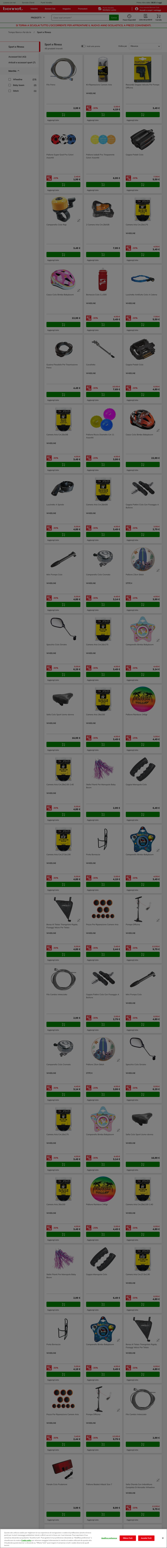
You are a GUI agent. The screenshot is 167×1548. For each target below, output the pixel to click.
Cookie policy (26, 1540)
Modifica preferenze (109, 1538)
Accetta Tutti (146, 1538)
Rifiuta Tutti (128, 1538)
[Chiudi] (163, 1538)
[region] (83, 1538)
